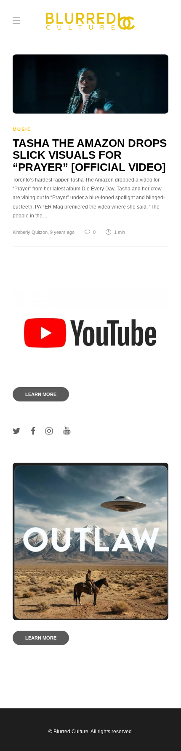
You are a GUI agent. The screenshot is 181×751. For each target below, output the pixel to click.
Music (22, 129)
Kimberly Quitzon (30, 232)
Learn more (40, 394)
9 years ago (62, 232)
